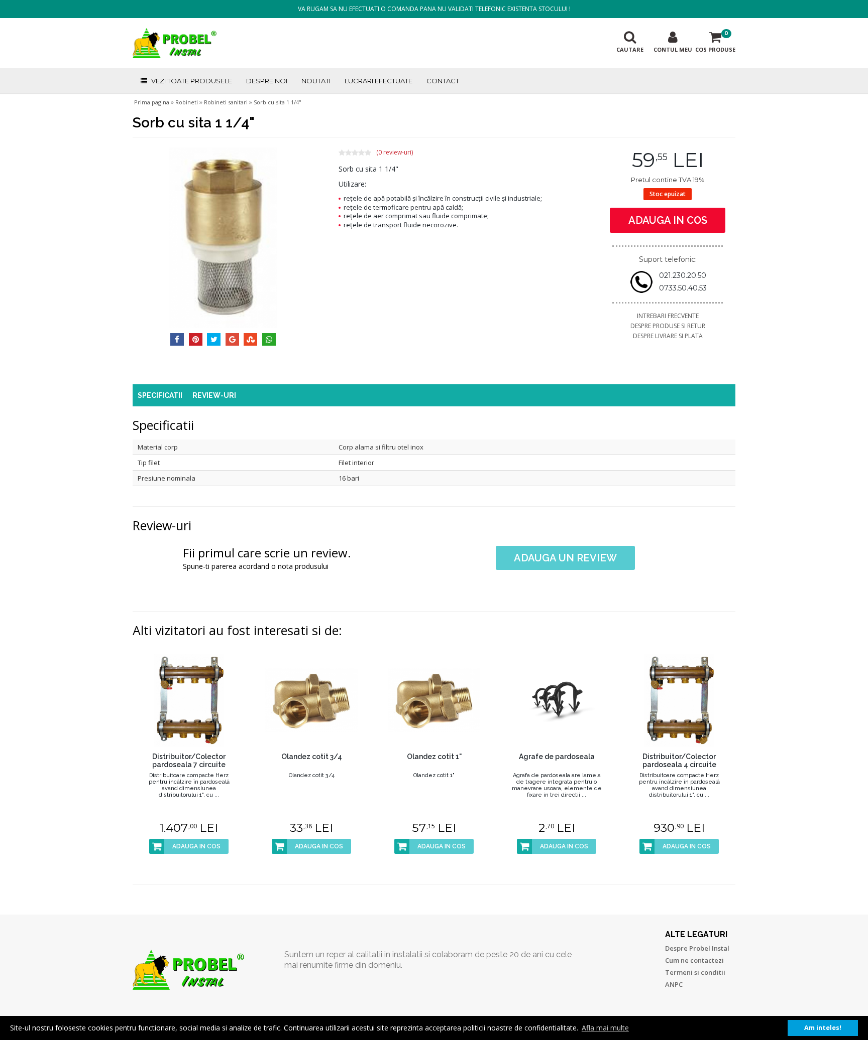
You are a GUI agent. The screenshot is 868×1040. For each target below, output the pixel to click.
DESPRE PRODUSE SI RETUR (667, 326)
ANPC (674, 984)
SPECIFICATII (160, 395)
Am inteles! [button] (822, 1027)
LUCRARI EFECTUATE (378, 81)
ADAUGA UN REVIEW (565, 558)
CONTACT (442, 81)
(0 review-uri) (394, 152)
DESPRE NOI (266, 81)
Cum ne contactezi (694, 960)
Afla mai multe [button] (605, 1027)
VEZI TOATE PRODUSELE (191, 81)
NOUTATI (316, 81)
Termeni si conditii (695, 972)
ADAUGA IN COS (667, 220)
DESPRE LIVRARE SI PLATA (668, 336)
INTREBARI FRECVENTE (668, 316)
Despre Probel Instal (697, 948)
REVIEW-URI (214, 395)
